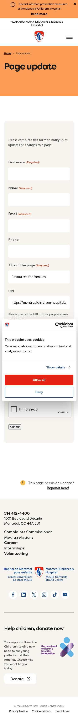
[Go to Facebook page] (13, 594)
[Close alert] (75, 4)
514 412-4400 (17, 513)
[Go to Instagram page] (44, 594)
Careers (11, 542)
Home (7, 53)
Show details (55, 367)
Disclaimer (62, 711)
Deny (39, 392)
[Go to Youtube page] (65, 594)
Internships (14, 548)
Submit (15, 427)
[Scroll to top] (70, 712)
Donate (17, 678)
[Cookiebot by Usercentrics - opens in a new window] (55, 325)
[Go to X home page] (34, 594)
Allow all (39, 380)
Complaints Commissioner (28, 531)
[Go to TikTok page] (55, 594)
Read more (39, 14)
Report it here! (58, 487)
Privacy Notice (18, 711)
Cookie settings (42, 711)
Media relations (18, 537)
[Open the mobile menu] (69, 37)
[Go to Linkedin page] (23, 594)
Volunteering (16, 553)
